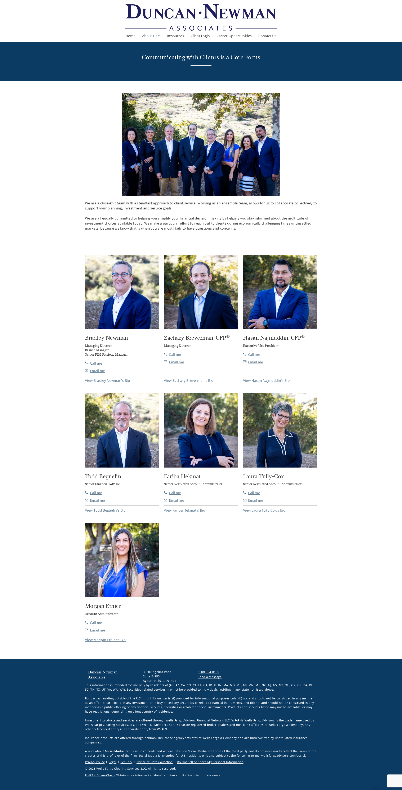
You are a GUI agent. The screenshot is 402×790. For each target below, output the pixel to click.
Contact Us (267, 36)
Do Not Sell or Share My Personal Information (210, 762)
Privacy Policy (94, 762)
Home (130, 36)
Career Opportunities (234, 36)
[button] (107, 380)
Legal (112, 762)
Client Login (200, 36)
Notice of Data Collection (155, 762)
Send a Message (210, 677)
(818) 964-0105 (208, 672)
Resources (175, 36)
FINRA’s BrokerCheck (100, 775)
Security (127, 762)
